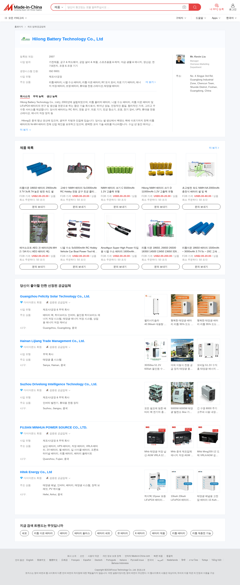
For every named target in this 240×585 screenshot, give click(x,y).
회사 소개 (71, 555)
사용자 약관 (93, 555)
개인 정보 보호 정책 (112, 555)
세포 (24, 533)
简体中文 (41, 559)
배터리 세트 (103, 533)
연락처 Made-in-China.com (137, 555)
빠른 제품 (158, 555)
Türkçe (205, 559)
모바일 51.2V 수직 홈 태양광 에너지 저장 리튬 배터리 (208, 369)
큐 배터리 (122, 533)
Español (87, 559)
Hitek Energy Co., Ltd (36, 472)
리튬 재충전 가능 (201, 533)
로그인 (232, 9)
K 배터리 (140, 533)
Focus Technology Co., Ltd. (123, 569)
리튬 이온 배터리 (43, 533)
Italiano (123, 559)
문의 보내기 (38, 206)
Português (111, 559)
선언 (82, 555)
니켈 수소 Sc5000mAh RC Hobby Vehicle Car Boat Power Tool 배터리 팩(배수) (78, 251)
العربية (160, 559)
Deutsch (98, 559)
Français (75, 559)
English (29, 559)
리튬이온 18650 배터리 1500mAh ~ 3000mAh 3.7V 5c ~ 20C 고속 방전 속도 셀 (201, 251)
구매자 (179, 18)
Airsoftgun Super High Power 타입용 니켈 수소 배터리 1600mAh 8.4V (120, 251)
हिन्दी (183, 559)
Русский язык (137, 559)
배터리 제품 (158, 533)
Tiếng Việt (216, 559)
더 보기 (150, 82)
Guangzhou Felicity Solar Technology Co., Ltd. (55, 296)
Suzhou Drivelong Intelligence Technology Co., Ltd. (58, 384)
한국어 (150, 559)
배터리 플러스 (82, 533)
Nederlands (172, 559)
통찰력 (169, 555)
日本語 (64, 559)
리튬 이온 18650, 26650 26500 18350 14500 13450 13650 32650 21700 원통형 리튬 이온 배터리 (161, 251)
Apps (215, 18)
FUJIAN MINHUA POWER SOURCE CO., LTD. (53, 427)
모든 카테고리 (16, 18)
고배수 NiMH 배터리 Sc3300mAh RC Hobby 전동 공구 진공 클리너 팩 (78, 191)
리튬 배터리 (178, 533)
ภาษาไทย (193, 559)
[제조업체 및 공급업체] (23, 7)
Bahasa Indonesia (120, 563)
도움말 (199, 18)
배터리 (63, 533)
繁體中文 (53, 559)
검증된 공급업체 (60, 302)
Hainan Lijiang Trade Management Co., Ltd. (52, 341)
